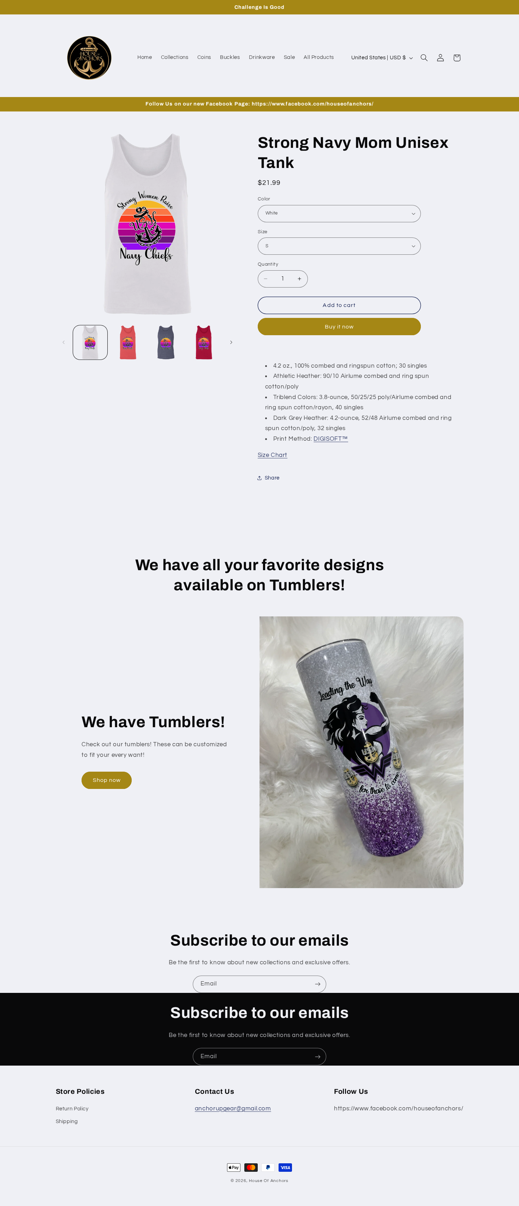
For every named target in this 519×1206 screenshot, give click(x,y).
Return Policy (72, 1108)
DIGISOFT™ (331, 438)
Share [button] (272, 478)
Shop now (107, 780)
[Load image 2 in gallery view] (128, 342)
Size (263, 231)
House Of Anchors (268, 1181)
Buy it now (339, 326)
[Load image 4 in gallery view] (204, 342)
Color (264, 199)
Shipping (67, 1121)
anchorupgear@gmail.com (233, 1108)
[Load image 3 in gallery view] (166, 342)
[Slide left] (63, 342)
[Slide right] (231, 342)
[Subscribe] (318, 984)
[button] (424, 58)
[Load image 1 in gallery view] (90, 342)
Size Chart (272, 455)
